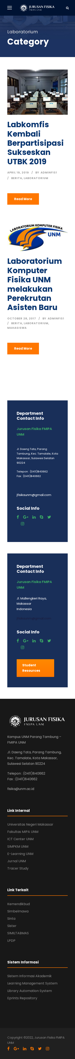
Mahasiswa (17, 328)
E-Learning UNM (20, 853)
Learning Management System (32, 983)
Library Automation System (29, 990)
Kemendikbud (18, 904)
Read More (23, 199)
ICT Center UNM (20, 839)
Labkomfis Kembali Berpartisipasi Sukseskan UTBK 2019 (35, 143)
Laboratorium (36, 178)
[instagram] (22, 524)
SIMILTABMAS (18, 933)
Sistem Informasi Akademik (29, 976)
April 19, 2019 (18, 172)
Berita (16, 178)
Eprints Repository (22, 998)
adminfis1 (49, 172)
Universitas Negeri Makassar (30, 824)
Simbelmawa (18, 911)
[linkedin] (34, 517)
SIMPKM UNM (17, 846)
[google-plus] (25, 517)
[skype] (41, 517)
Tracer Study (18, 868)
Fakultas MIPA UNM (22, 831)
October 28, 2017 (21, 318)
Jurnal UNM (16, 861)
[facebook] (18, 517)
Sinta (11, 918)
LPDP (11, 940)
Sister (11, 925)
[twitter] (49, 517)
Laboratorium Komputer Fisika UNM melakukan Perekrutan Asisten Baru (34, 284)
